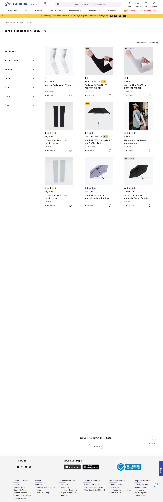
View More (95, 446)
